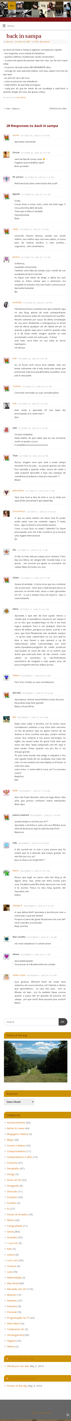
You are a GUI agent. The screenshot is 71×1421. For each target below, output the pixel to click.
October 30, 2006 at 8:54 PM (33, 456)
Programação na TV (18, 1317)
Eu (8, 1208)
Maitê (15, 790)
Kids (9, 1248)
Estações (12, 1197)
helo (14, 403)
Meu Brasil (44, 41)
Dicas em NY (14, 1180)
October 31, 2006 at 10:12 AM (32, 550)
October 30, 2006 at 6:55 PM (37, 386)
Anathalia (16, 302)
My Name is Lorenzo (22, 1378)
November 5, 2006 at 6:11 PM (35, 955)
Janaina (15, 257)
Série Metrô (13, 1323)
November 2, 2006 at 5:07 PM (35, 871)
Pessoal (11, 1312)
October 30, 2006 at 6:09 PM (33, 359)
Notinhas (12, 1300)
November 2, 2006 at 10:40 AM (33, 843)
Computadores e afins (19, 1157)
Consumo (12, 1162)
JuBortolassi (18, 490)
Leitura (11, 1254)
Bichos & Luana (15, 1128)
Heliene (16, 675)
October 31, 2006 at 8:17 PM (35, 578)
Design (11, 1174)
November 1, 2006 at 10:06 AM (37, 693)
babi (14, 358)
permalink (21, 97)
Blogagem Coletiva (17, 1134)
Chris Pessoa (18, 511)
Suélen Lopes (18, 975)
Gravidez (12, 1237)
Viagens (11, 1340)
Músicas (11, 1294)
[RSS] (67, 6)
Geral (10, 1231)
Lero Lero (12, 1260)
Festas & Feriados (17, 1214)
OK (62, 1021)
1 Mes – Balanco (12, 108)
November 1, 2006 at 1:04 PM (45, 815)
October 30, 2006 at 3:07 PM (35, 153)
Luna (9, 1271)
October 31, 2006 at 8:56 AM (41, 512)
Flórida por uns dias (18, 1366)
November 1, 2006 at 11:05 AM (34, 791)
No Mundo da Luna (21, 1358)
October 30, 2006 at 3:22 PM (35, 257)
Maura (15, 870)
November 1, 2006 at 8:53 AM (36, 676)
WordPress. (46, 1413)
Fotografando (14, 1225)
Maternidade (14, 1277)
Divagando (13, 1185)
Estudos (11, 1202)
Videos (11, 1346)
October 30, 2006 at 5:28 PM (37, 303)
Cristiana (16, 386)
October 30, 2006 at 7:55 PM (33, 428)
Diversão (12, 1191)
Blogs (10, 1139)
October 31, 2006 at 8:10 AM (40, 491)
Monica (9, 41)
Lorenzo (11, 1266)
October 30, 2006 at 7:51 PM (33, 404)
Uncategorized (15, 1335)
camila (15, 135)
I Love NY (12, 1243)
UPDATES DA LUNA (58, 108)
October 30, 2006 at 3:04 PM (35, 136)
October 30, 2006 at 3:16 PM (39, 177)
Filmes (10, 1220)
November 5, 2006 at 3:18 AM (42, 937)
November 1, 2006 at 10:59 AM (33, 717)
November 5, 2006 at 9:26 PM (42, 975)
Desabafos (13, 1168)
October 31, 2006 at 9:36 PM (34, 609)
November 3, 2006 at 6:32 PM (39, 906)
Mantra (36, 1413)
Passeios (12, 1306)
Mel (14, 717)
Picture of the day (17, 1385)
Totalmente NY (15, 1329)
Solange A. (17, 905)
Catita (15, 229)
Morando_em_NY (16, 1289)
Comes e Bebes (16, 1145)
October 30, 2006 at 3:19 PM (34, 229)
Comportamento (16, 1151)
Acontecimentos (16, 1122)
